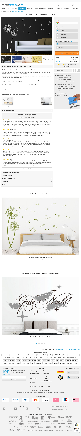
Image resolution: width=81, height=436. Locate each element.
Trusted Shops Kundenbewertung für (30, 392)
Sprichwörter (12, 8)
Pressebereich (46, 373)
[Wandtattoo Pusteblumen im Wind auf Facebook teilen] (74, 70)
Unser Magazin (75, 377)
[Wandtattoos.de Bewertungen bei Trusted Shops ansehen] (60, 379)
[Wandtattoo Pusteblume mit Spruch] (7, 100)
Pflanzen (22, 8)
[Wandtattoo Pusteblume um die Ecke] (46, 100)
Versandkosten (34, 378)
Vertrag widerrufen (47, 379)
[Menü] (79, 423)
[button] (36, 264)
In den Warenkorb (66, 53)
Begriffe (29, 8)
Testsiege (45, 376)
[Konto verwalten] (68, 5)
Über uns (45, 371)
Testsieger (46, 390)
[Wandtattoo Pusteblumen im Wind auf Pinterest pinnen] (78, 70)
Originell (66, 8)
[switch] (77, 431)
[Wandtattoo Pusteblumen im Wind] (26, 35)
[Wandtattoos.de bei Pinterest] (15, 409)
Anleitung (74, 372)
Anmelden (14, 379)
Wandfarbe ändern (74, 17)
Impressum (33, 382)
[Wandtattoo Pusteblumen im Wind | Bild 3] (27, 59)
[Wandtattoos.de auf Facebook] (4, 409)
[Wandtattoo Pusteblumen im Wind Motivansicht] (48, 59)
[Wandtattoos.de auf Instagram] (27, 409)
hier (34, 80)
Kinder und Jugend (40, 8)
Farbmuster (33, 376)
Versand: (58, 61)
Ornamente (59, 8)
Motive (50, 8)
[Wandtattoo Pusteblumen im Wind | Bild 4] (37, 59)
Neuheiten (75, 8)
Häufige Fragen (34, 371)
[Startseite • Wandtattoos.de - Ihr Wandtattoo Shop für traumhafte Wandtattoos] (13, 4)
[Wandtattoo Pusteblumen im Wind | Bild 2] (17, 59)
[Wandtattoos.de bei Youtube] (38, 409)
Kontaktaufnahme (34, 373)
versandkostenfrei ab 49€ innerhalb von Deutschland (68, 349)
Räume (3, 8)
